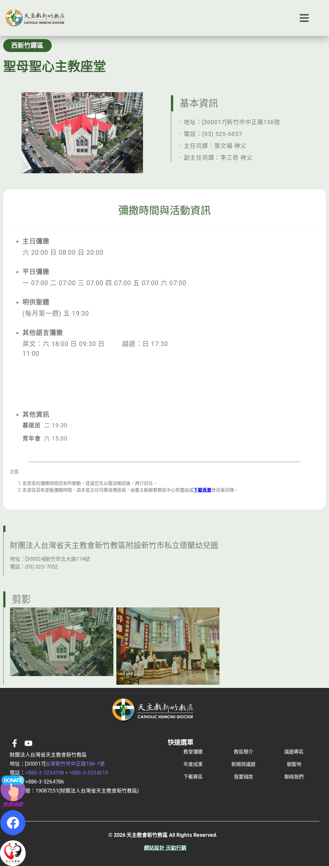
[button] (304, 18)
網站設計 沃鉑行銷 (165, 848)
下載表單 (202, 490)
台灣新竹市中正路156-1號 (75, 764)
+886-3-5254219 (88, 773)
